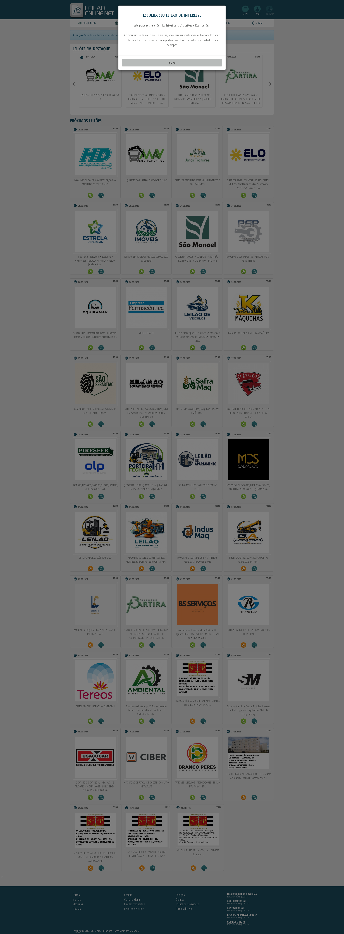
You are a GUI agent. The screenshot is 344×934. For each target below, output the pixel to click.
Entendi (172, 62)
